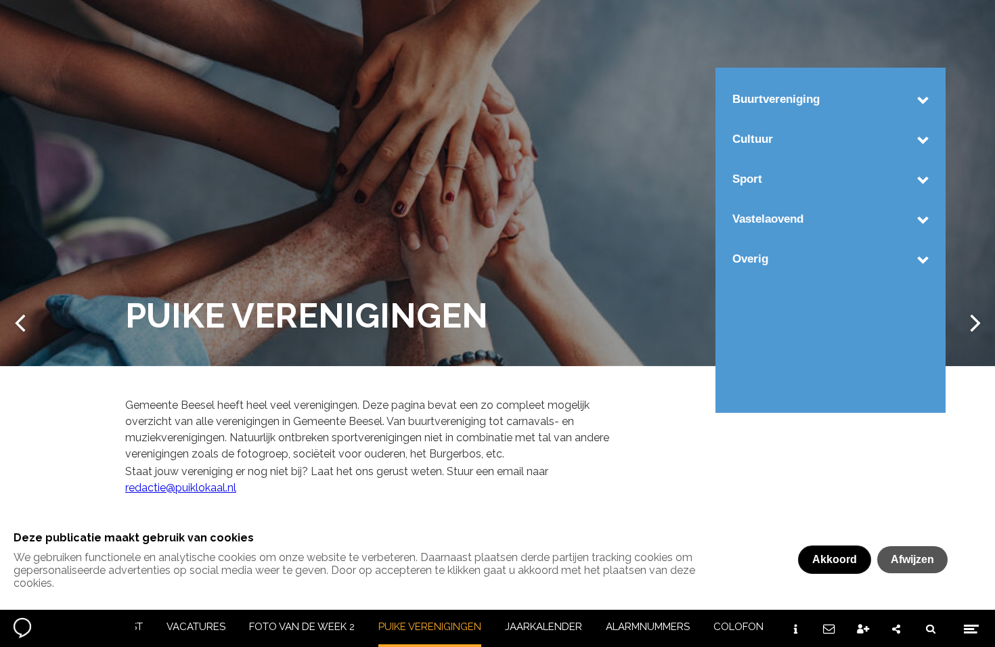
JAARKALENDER (543, 627)
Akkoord (834, 559)
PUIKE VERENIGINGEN (429, 627)
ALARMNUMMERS (648, 627)
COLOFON (738, 627)
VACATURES (196, 627)
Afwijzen (912, 559)
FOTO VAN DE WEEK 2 (302, 627)
